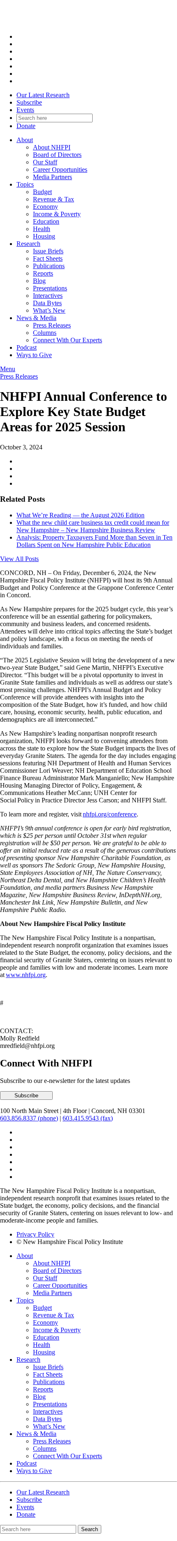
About (24, 139)
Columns (44, 332)
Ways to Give (34, 354)
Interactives (48, 295)
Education (46, 221)
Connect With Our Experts (67, 340)
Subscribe (29, 102)
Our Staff (45, 162)
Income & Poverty (57, 213)
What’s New (49, 310)
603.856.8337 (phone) (29, 1118)
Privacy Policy (35, 1234)
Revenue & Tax (53, 199)
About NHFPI (51, 147)
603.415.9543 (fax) (88, 1118)
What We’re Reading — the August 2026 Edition (80, 515)
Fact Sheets (48, 258)
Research (28, 243)
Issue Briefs (48, 251)
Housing (44, 236)
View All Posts (19, 558)
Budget (42, 191)
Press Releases (52, 325)
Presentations (50, 288)
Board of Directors (57, 154)
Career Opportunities (60, 169)
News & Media (36, 317)
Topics (25, 184)
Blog (39, 280)
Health (41, 228)
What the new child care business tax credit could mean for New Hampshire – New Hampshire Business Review (92, 526)
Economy (45, 206)
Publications (49, 265)
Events (25, 109)
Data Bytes (47, 302)
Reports (43, 273)
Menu (7, 368)
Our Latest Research (43, 94)
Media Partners (52, 176)
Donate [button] (25, 125)
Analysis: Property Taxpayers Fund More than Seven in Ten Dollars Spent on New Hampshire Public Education (94, 541)
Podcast (26, 347)
